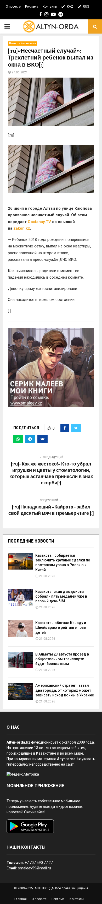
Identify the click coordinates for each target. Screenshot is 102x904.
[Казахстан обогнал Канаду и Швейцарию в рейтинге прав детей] (20, 628)
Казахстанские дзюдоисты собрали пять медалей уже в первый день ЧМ (61, 596)
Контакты (50, 6)
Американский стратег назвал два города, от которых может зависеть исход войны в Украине (64, 690)
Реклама (31, 6)
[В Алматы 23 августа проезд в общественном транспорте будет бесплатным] (20, 660)
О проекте (13, 6)
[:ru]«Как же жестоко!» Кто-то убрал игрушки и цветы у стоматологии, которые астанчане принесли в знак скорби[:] (51, 473)
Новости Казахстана (22, 43)
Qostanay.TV (39, 221)
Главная (20, 899)
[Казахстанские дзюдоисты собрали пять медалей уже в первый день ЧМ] (20, 597)
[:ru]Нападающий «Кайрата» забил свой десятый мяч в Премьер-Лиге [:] (51, 510)
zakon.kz (21, 228)
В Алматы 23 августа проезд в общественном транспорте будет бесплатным (62, 659)
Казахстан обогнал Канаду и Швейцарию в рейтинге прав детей (60, 627)
